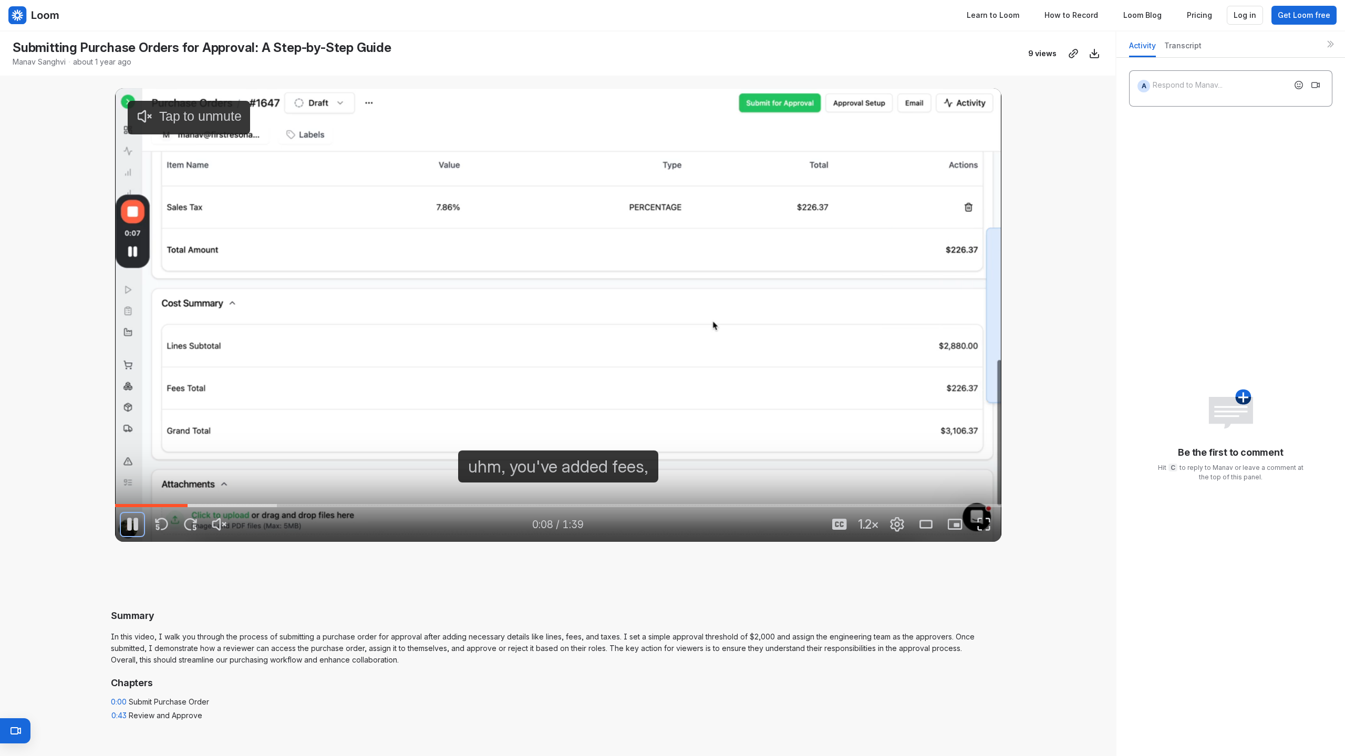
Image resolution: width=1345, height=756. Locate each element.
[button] (558, 569)
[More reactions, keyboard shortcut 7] (636, 600)
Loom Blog (1142, 14)
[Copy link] (1073, 53)
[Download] (1094, 53)
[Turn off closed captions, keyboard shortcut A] (839, 524)
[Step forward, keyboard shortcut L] (190, 524)
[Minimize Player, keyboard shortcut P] (955, 524)
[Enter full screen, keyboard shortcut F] (984, 524)
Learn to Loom (993, 14)
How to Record (1071, 14)
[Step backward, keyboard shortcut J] (161, 524)
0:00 (119, 701)
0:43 (119, 715)
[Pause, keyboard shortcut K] (132, 524)
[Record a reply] (1315, 85)
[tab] (1142, 48)
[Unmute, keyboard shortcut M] (219, 524)
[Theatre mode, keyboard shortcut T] (926, 524)
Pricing (1199, 14)
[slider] (558, 505)
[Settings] (897, 524)
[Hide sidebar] (1330, 44)
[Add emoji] (1298, 85)
